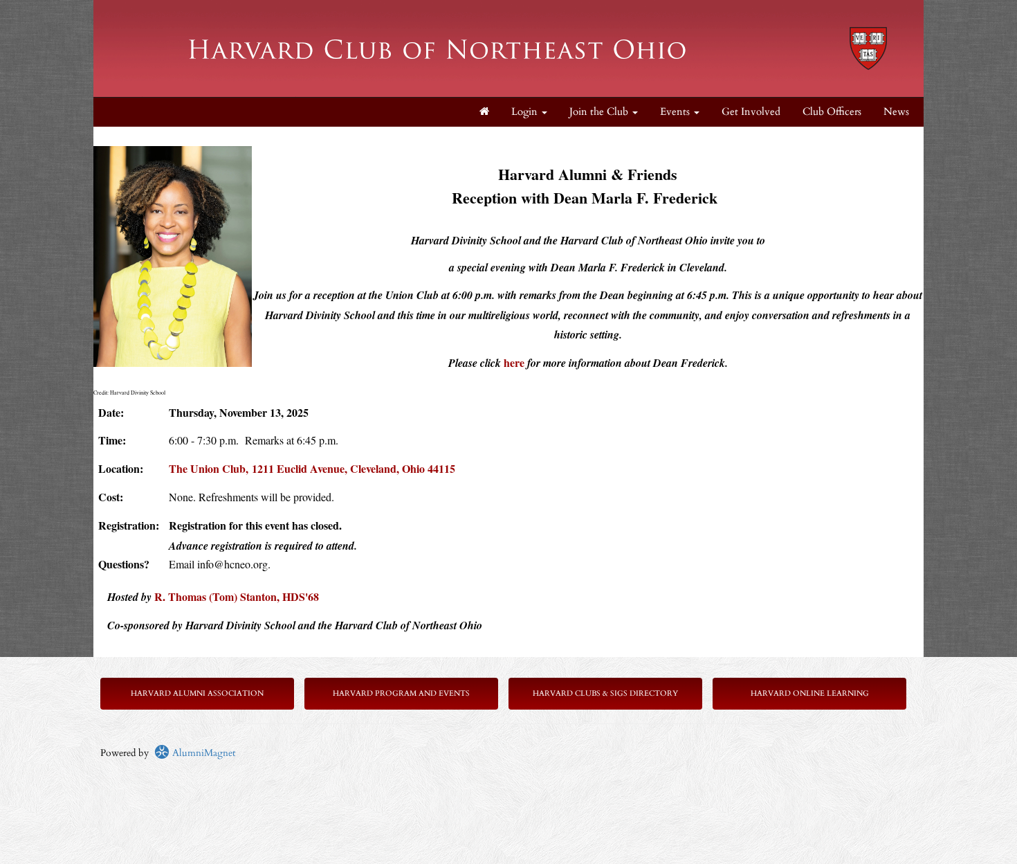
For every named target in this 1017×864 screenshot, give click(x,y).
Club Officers (832, 112)
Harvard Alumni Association (197, 693)
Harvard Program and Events (401, 693)
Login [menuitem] (525, 112)
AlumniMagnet (202, 752)
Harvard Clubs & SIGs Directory (605, 693)
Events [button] (676, 112)
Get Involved (751, 112)
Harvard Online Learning (810, 693)
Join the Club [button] (600, 112)
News (896, 112)
